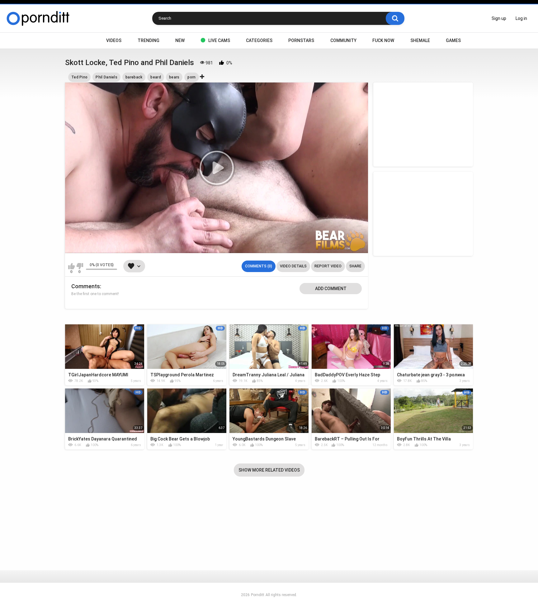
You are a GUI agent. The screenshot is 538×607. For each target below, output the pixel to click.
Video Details (293, 266)
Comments (85, 286)
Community (343, 40)
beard (155, 77)
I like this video (71, 266)
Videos (113, 40)
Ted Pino (79, 77)
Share (355, 266)
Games (453, 40)
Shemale (420, 40)
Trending (148, 40)
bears (174, 77)
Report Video (328, 266)
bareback (133, 77)
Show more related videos (269, 470)
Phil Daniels (106, 77)
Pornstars (301, 40)
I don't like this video (79, 266)
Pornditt (257, 595)
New (180, 40)
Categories (259, 40)
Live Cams (219, 40)
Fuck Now (383, 40)
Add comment (331, 288)
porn (191, 77)
